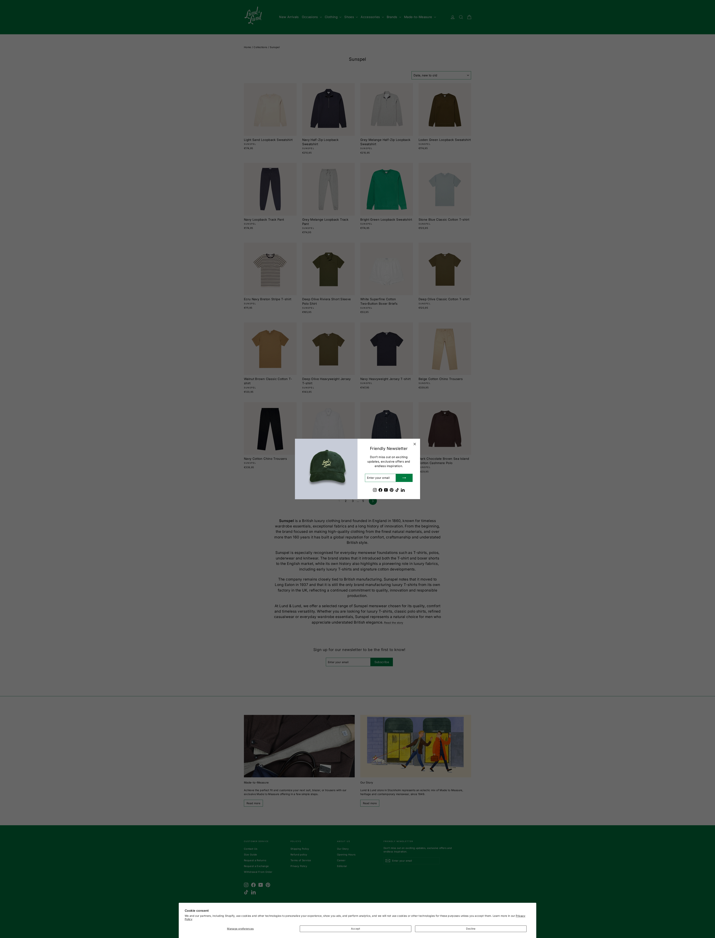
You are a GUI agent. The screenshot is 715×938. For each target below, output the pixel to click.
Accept (355, 928)
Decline (470, 928)
